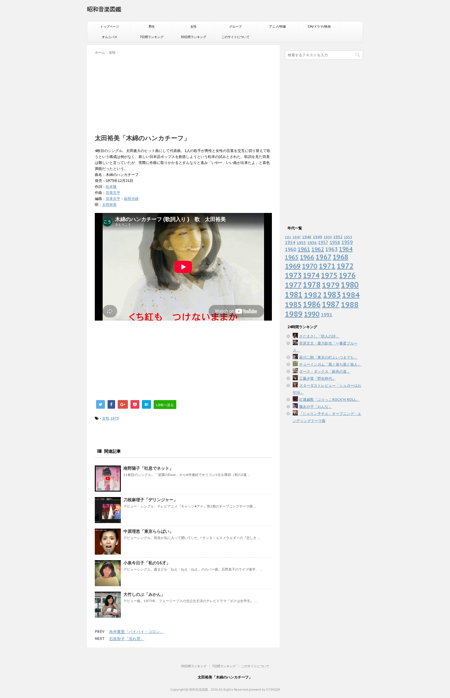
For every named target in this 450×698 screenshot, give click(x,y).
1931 (288, 237)
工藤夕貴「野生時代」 (317, 378)
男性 (151, 26)
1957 (323, 242)
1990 (312, 314)
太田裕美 (109, 204)
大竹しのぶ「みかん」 (144, 594)
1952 (337, 236)
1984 (351, 294)
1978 (312, 285)
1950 (327, 237)
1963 (331, 249)
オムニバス (109, 37)
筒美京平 (113, 192)
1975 (114, 418)
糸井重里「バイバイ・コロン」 (136, 631)
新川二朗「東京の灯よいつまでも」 (328, 357)
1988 (350, 304)
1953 (348, 237)
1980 (350, 285)
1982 (313, 294)
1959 (347, 242)
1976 (347, 275)
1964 (346, 249)
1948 (306, 236)
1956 (312, 242)
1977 (293, 285)
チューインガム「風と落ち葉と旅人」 (330, 364)
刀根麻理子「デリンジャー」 (150, 499)
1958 (335, 242)
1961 (304, 249)
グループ (235, 26)
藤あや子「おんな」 (315, 406)
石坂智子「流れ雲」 (126, 638)
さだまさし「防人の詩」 (319, 336)
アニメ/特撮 (277, 26)
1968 (340, 257)
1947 (296, 237)
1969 (293, 266)
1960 (290, 249)
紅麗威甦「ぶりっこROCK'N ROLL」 (329, 399)
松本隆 (111, 186)
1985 (293, 304)
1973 (293, 275)
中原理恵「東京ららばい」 (148, 531)
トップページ (109, 26)
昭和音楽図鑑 (104, 9)
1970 (309, 266)
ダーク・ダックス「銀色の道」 (324, 371)
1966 (307, 257)
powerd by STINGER (264, 689)
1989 (294, 314)
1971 (327, 265)
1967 (323, 257)
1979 (331, 285)
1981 (294, 294)
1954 (290, 242)
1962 (317, 249)
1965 (291, 257)
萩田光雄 (131, 198)
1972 (345, 266)
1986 (312, 304)
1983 (332, 294)
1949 (317, 236)
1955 (301, 242)
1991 (326, 315)
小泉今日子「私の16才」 (146, 562)
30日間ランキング (193, 37)
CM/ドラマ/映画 (319, 26)
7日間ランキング (152, 37)
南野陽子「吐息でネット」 (148, 468)
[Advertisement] (183, 92)
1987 (331, 304)
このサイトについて (235, 37)
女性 (193, 26)
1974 (311, 275)
